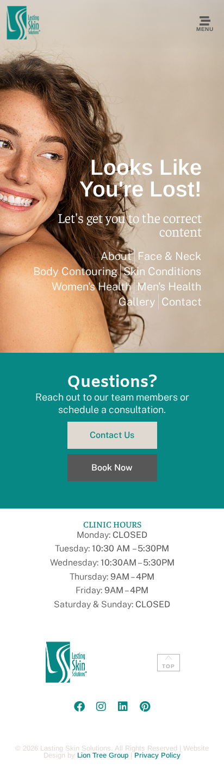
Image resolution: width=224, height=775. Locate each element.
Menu (204, 29)
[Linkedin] (123, 706)
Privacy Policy (157, 755)
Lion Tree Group (102, 755)
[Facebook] (79, 706)
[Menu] (205, 21)
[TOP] (168, 658)
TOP (168, 666)
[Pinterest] (144, 706)
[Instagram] (101, 706)
